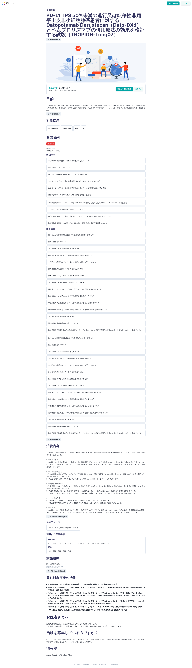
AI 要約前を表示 (55, 39)
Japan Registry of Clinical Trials (59, 655)
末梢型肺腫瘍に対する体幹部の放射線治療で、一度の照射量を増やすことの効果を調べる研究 (82, 584)
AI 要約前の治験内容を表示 (58, 517)
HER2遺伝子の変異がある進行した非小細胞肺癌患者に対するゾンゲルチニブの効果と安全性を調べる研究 (87, 610)
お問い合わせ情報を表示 (57, 571)
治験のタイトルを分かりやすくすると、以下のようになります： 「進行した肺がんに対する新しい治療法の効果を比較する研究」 (96, 607)
